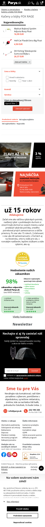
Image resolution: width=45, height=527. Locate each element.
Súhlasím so (11, 375)
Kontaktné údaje (29, 430)
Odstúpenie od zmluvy (10, 427)
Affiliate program (29, 437)
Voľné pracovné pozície (32, 435)
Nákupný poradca (8, 440)
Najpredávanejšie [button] (14, 22)
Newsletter (27, 427)
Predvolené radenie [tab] (10, 119)
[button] (37, 3)
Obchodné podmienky (10, 425)
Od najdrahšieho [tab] (9, 124)
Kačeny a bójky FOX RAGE (11, 12)
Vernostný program (9, 437)
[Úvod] (14, 3)
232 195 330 (34, 410)
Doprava (4, 432)
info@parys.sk (15, 411)
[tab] (22, 71)
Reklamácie (6, 430)
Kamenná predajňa (30, 425)
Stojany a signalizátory (10, 9)
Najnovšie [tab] (21, 124)
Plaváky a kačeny (31, 9)
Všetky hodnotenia (22, 316)
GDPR (24, 432)
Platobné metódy (8, 435)
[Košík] (41, 3)
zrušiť (26, 378)
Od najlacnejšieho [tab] (26, 120)
